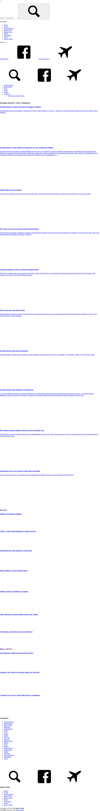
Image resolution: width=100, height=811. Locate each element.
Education (7, 727)
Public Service (8, 748)
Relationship (8, 750)
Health (6, 736)
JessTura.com (20, 810)
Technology (7, 757)
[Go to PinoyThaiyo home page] (13, 65)
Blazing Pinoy (8, 723)
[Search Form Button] (33, 11)
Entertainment (8, 729)
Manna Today (8, 741)
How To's (7, 737)
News (6, 745)
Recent (2, 510)
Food (5, 732)
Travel (6, 759)
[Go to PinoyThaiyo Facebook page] (44, 82)
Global (6, 734)
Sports (6, 752)
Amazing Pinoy (9, 722)
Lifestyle (6, 739)
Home (6, 791)
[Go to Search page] (15, 82)
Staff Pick (7, 753)
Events (6, 730)
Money (6, 743)
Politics (6, 746)
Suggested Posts (9, 755)
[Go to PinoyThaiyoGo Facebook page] (74, 82)
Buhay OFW (5, 649)
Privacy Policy (8, 805)
